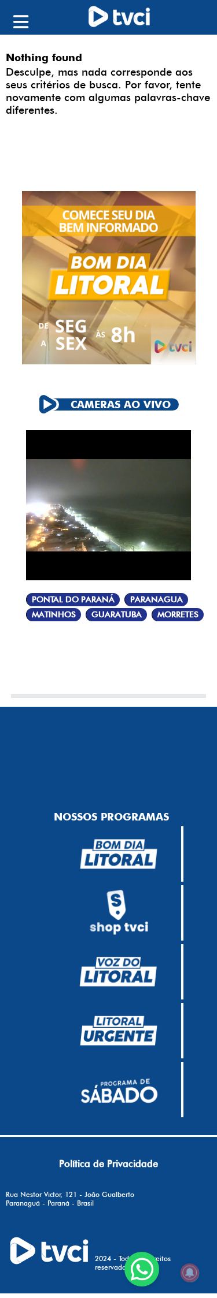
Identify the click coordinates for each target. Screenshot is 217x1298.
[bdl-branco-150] (118, 854)
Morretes (177, 614)
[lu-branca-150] (118, 1030)
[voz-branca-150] (118, 971)
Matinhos (54, 614)
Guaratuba (116, 614)
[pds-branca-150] (118, 1089)
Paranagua (156, 599)
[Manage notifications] (190, 1272)
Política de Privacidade (108, 1163)
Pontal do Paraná (73, 599)
